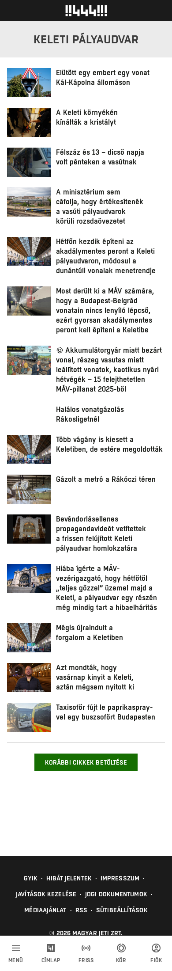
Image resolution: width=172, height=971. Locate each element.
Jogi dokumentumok (116, 894)
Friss (86, 960)
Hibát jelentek (68, 878)
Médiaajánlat (45, 910)
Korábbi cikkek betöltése (86, 762)
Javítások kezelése (46, 894)
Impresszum (120, 878)
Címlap (50, 960)
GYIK (30, 878)
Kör (121, 960)
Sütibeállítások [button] (122, 910)
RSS (81, 910)
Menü (15, 960)
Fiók (156, 960)
